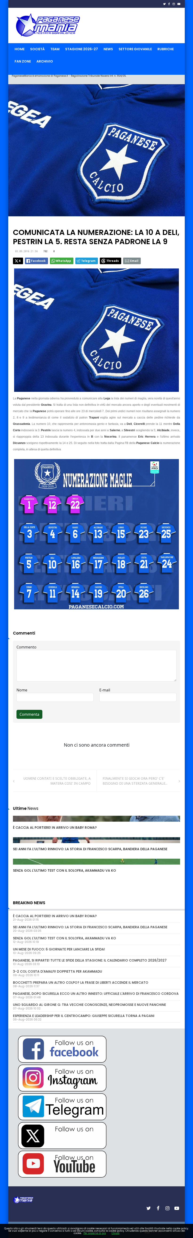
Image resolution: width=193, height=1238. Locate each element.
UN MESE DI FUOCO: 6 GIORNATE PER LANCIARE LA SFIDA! (59, 949)
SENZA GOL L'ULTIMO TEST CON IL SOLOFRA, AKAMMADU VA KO (64, 870)
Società (37, 49)
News (108, 49)
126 (21, 866)
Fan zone (23, 61)
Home (19, 49)
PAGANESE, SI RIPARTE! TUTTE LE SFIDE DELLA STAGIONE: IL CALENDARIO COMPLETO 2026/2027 (90, 960)
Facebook (38, 261)
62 (20, 844)
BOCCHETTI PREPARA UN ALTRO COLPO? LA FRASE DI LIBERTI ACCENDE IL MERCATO (80, 982)
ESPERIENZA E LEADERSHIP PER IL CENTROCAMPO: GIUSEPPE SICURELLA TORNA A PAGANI (83, 1015)
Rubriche (165, 49)
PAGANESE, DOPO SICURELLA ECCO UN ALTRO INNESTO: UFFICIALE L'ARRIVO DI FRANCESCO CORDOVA (96, 993)
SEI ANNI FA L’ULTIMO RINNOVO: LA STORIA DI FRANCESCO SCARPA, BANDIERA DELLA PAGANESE (90, 849)
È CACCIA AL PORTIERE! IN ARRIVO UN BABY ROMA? (55, 827)
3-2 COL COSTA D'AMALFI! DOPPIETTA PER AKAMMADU (57, 971)
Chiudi (116, 1233)
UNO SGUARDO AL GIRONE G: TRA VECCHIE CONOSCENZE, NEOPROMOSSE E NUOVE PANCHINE (89, 1004)
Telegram (88, 261)
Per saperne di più (95, 1233)
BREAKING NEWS (29, 903)
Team (55, 49)
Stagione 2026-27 (81, 49)
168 (21, 823)
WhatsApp (63, 261)
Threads (112, 261)
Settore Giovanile (135, 49)
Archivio (44, 61)
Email (134, 261)
